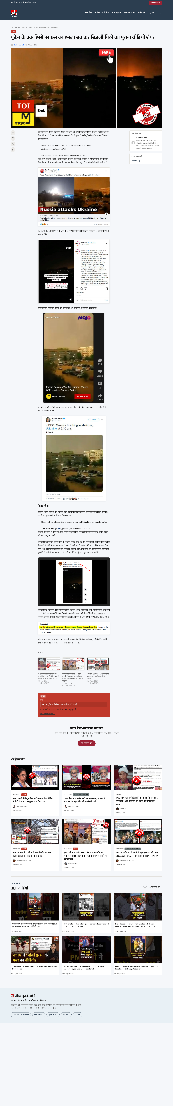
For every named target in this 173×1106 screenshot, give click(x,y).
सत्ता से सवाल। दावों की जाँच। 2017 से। (25, 2)
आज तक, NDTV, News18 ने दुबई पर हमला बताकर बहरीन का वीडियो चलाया (98, 676)
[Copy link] (13, 149)
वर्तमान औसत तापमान (78, 610)
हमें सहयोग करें (156, 2)
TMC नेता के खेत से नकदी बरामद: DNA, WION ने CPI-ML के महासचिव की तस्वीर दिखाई (84, 800)
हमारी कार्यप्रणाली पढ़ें (47, 713)
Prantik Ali (123, 809)
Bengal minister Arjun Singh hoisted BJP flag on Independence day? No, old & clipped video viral (135, 925)
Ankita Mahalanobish (24, 860)
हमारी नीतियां (38, 1014)
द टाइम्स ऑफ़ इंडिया (71, 162)
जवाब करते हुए (76, 542)
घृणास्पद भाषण (129, 12)
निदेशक (77, 1014)
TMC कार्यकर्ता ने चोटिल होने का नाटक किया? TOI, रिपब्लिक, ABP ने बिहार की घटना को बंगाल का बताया (48, 676)
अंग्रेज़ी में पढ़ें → (136, 160)
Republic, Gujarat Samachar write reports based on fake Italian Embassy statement (136, 967)
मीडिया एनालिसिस (102, 12)
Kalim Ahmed (19, 45)
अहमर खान (69, 407)
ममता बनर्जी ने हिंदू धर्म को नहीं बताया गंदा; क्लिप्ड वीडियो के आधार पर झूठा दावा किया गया (33, 800)
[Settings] (160, 13)
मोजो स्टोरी (95, 162)
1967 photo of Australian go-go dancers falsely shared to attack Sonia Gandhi (86, 925)
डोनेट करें (141, 12)
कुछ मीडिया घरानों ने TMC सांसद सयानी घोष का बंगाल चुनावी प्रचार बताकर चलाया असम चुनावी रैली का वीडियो (72, 677)
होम (12, 28)
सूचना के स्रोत (53, 1014)
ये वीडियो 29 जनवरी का (53, 552)
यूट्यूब (67, 308)
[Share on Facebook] (13, 132)
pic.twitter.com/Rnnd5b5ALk (53, 149)
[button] (68, 597)
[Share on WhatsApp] (13, 144)
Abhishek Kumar (22, 806)
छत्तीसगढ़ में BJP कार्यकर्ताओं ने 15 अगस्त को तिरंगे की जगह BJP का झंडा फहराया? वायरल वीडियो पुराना (34, 925)
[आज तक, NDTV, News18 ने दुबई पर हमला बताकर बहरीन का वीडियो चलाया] (98, 663)
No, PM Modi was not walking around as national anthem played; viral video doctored (84, 967)
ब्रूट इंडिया (84, 162)
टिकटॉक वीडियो (70, 549)
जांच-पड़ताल (116, 12)
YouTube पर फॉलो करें (152, 887)
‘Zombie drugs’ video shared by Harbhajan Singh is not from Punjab (34, 967)
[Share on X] (13, 138)
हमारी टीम (66, 1014)
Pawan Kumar (72, 863)
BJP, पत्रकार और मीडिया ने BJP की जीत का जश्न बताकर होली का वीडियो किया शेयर (32, 854)
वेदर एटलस (98, 613)
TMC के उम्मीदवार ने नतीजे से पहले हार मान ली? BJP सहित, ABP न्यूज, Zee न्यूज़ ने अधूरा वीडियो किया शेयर (137, 854)
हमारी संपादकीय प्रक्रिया (21, 1014)
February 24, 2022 (82, 155)
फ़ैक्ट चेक (88, 12)
